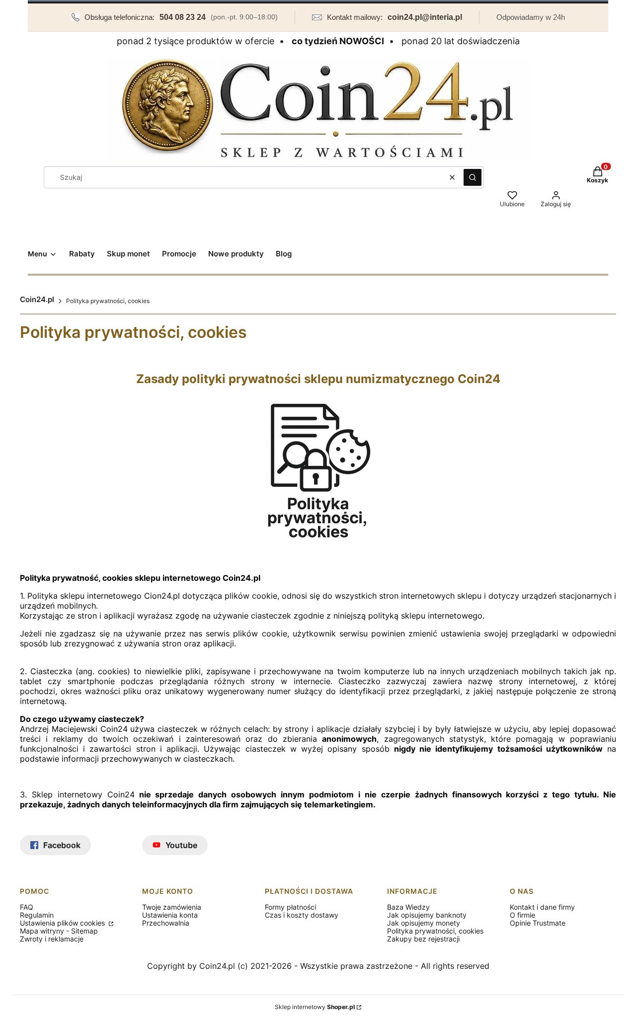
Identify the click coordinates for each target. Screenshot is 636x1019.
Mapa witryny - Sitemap (59, 931)
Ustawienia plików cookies (63, 923)
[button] (472, 177)
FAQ (26, 907)
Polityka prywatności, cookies (435, 931)
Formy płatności (290, 907)
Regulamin (37, 915)
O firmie (522, 915)
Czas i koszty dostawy (301, 915)
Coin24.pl (37, 299)
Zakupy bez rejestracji (423, 939)
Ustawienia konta (170, 915)
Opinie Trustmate (537, 923)
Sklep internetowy (315, 1007)
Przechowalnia (165, 923)
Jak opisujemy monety (423, 923)
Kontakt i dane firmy (542, 907)
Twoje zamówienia (171, 907)
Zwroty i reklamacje (51, 939)
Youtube (181, 845)
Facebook (61, 845)
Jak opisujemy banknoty (427, 915)
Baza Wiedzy (408, 907)
